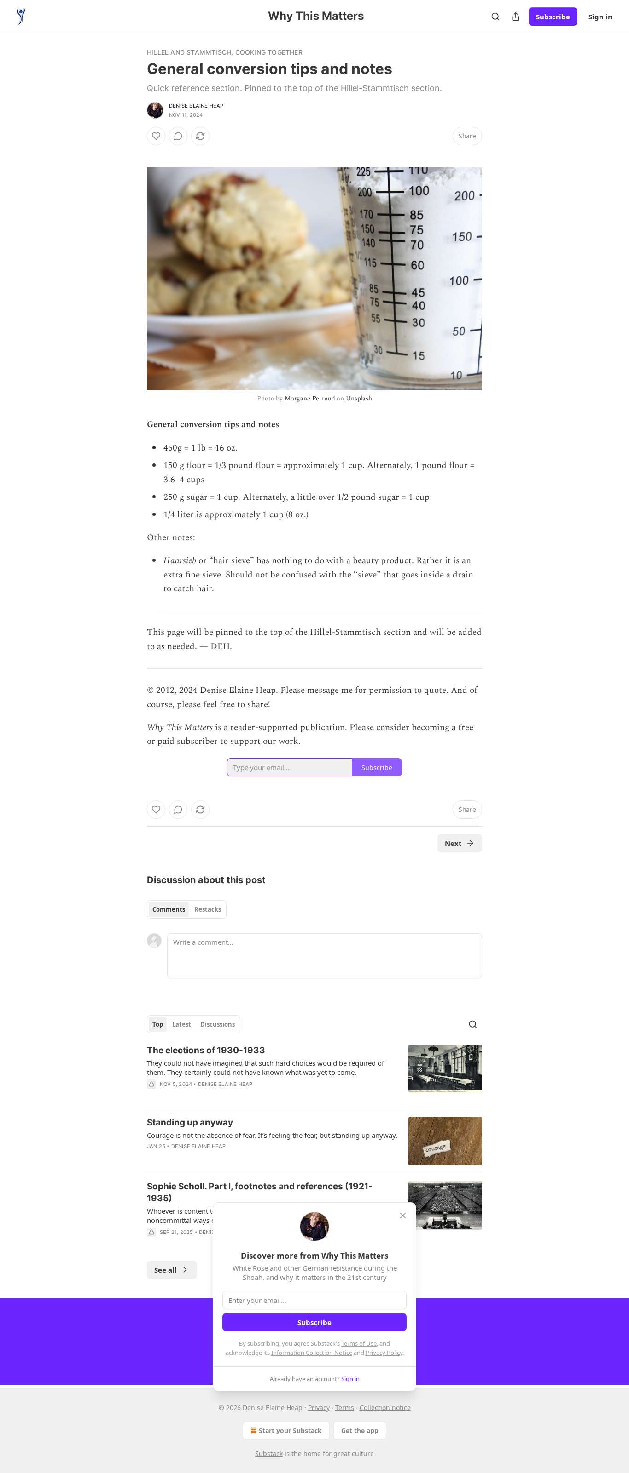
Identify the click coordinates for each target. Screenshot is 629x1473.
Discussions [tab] (217, 1024)
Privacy (319, 1407)
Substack (269, 1453)
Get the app (360, 1430)
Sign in (600, 16)
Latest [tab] (181, 1024)
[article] (314, 1073)
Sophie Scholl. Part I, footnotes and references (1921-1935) (260, 1192)
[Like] (156, 136)
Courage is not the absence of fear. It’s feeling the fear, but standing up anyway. (272, 1135)
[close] (403, 1215)
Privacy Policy (384, 1352)
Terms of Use (359, 1343)
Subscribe (553, 16)
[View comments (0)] (178, 136)
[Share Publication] (516, 16)
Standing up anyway (190, 1122)
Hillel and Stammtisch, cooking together (225, 52)
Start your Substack (290, 1430)
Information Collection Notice (311, 1352)
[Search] (495, 16)
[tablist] (187, 909)
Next (453, 843)
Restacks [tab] (207, 909)
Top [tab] (157, 1024)
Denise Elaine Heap (196, 106)
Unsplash (359, 398)
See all (165, 1269)
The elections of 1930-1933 (206, 1050)
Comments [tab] (168, 909)
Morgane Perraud (310, 398)
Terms (344, 1407)
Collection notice (385, 1407)
